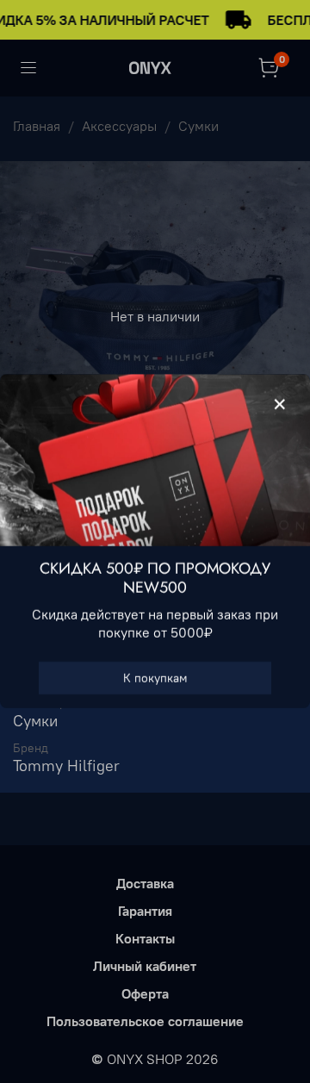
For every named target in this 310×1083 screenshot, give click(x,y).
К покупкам (155, 679)
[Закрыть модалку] (280, 405)
